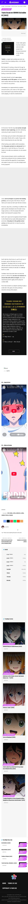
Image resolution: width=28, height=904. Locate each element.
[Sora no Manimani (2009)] (14, 724)
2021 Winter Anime (22, 858)
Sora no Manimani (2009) (9, 737)
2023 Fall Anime (6, 9)
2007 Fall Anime (22, 852)
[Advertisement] (14, 111)
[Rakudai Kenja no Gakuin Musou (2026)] (14, 633)
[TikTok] (12, 530)
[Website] (2, 530)
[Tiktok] (14, 573)
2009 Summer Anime (9, 705)
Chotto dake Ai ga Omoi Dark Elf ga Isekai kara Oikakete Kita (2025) (13, 768)
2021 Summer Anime (22, 865)
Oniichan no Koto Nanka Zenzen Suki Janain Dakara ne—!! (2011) (13, 677)
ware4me (7, 527)
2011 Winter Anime (8, 673)
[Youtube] (14, 569)
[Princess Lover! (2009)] (14, 694)
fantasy (7, 515)
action (14, 513)
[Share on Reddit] (14, 32)
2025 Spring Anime (8, 764)
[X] (5, 530)
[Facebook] (3, 530)
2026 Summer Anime (9, 644)
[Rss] (17, 530)
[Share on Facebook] (5, 32)
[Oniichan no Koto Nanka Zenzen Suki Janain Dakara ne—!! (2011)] (14, 663)
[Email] (16, 32)
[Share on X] (7, 32)
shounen (11, 515)
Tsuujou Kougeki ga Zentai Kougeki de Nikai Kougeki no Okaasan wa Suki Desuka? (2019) (14, 799)
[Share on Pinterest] (10, 32)
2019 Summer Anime (9, 796)
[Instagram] (9, 530)
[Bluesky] (16, 530)
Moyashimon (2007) (6, 850)
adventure (18, 513)
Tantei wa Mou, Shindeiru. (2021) (9, 863)
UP (20, 895)
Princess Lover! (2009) (8, 708)
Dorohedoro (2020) (5, 843)
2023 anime (9, 513)
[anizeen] (14, 2)
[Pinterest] (10, 530)
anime (22, 513)
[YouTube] (7, 530)
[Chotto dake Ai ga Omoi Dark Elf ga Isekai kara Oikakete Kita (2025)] (14, 754)
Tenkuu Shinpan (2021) (6, 856)
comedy (3, 515)
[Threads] (14, 530)
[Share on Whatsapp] (12, 32)
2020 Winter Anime (22, 845)
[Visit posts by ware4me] (2, 527)
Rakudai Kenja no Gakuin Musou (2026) (12, 646)
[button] (2, 2)
